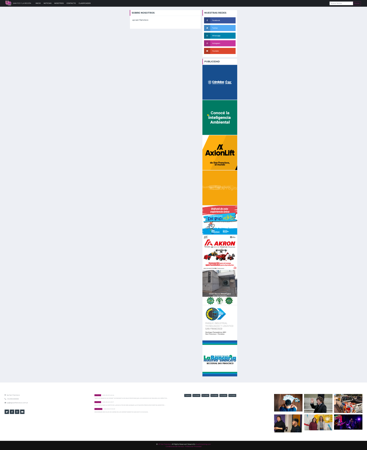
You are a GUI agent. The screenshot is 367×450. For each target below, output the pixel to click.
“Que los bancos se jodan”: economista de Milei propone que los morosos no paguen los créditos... (131, 398)
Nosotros (59, 3)
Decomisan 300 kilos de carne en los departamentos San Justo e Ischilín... (121, 412)
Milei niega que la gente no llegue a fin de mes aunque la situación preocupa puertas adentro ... (129, 405)
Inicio (38, 3)
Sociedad (196, 395)
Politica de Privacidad (193, 446)
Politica (98, 395)
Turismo (187, 395)
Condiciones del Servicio (175, 446)
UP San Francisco (164, 444)
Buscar (357, 3)
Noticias (47, 3)
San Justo (98, 409)
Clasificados (85, 3)
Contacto (71, 3)
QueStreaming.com (203, 444)
